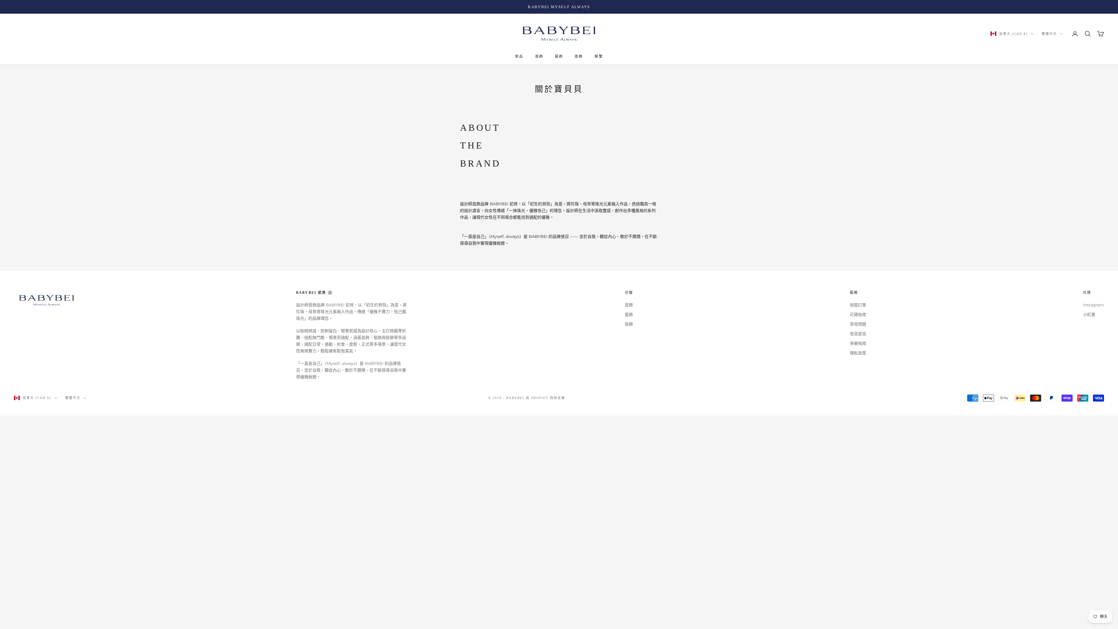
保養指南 (858, 343)
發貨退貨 (858, 333)
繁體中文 (1049, 34)
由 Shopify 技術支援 (545, 398)
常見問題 (858, 324)
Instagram (1093, 305)
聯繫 (599, 56)
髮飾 (559, 56)
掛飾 (579, 56)
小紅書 (1089, 314)
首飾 (539, 56)
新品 (519, 56)
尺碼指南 (858, 314)
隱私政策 (858, 353)
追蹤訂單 (858, 305)
